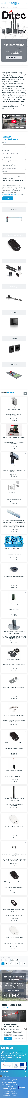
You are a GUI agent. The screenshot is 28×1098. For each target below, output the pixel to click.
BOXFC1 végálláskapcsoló (14, 659)
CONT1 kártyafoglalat (14, 604)
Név (4, 143)
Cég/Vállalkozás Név (9, 165)
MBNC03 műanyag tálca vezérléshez (14, 437)
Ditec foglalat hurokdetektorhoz (14, 548)
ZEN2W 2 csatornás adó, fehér (14, 826)
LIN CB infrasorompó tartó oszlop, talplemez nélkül (14, 799)
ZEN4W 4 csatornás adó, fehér (14, 937)
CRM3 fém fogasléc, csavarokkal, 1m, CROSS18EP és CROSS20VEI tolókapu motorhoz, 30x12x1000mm (14, 521)
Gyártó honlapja (14, 991)
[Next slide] (25, 1029)
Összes (4, 1007)
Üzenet (4, 172)
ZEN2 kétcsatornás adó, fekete (14, 743)
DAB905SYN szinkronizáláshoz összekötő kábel (14, 855)
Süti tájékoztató (12, 1095)
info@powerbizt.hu (6, 1061)
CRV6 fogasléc (14, 465)
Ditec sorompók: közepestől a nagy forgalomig (11, 1025)
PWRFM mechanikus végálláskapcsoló (14, 715)
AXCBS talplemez (14, 493)
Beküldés (8, 198)
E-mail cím (6, 150)
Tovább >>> (14, 57)
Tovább (8, 1039)
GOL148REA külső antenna (14, 771)
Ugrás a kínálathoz (14, 221)
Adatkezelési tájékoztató (9, 194)
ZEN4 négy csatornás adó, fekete (14, 882)
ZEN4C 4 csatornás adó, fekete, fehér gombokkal (14, 910)
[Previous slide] (2, 1029)
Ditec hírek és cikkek (12, 1005)
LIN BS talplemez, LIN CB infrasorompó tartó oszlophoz (14, 632)
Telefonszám (6, 158)
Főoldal (3, 7)
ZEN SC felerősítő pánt (14, 409)
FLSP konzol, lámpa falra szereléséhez (14, 576)
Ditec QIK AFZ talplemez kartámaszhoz (14, 687)
